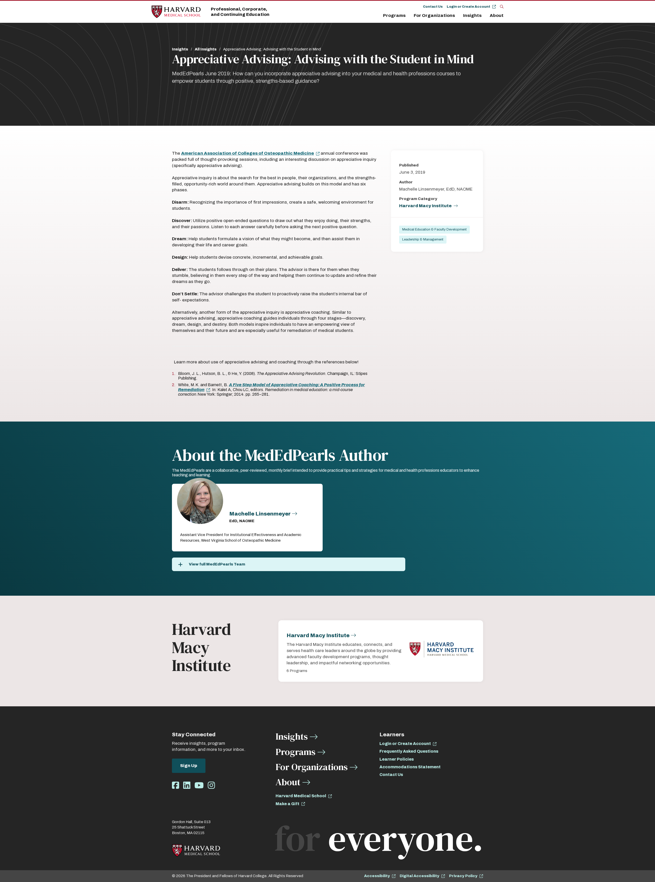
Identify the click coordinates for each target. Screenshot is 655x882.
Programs (394, 15)
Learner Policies (396, 759)
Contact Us (433, 6)
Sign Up (188, 765)
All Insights (205, 49)
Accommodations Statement (410, 767)
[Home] (176, 11)
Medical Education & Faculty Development (434, 229)
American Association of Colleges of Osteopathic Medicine (247, 153)
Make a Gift (287, 804)
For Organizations (434, 15)
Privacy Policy (463, 876)
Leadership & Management (422, 239)
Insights (472, 15)
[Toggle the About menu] (504, 16)
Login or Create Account (468, 6)
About (497, 15)
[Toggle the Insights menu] (484, 16)
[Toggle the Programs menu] (408, 16)
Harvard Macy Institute (425, 205)
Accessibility (377, 876)
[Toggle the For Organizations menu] (458, 16)
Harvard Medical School (301, 796)
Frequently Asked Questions (408, 751)
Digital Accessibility (419, 876)
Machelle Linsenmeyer (260, 514)
